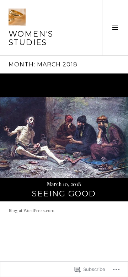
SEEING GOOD (64, 194)
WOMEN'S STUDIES (31, 38)
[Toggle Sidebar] (115, 27)
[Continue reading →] (64, 137)
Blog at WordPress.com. (32, 210)
